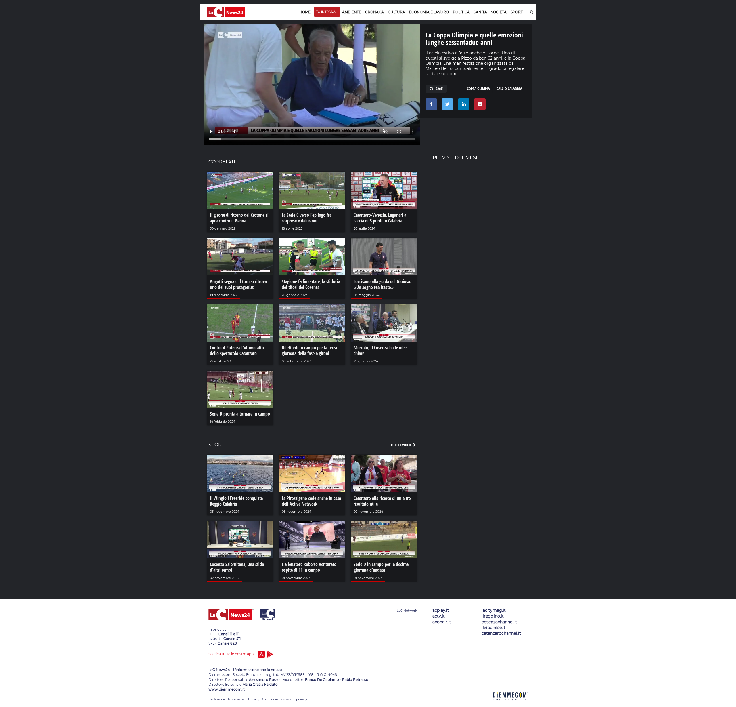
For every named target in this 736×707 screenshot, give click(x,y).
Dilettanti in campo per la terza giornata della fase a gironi (309, 350)
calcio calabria (509, 88)
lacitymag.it (494, 610)
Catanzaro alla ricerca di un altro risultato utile (382, 501)
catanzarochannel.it (501, 633)
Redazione (216, 699)
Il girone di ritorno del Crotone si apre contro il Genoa (239, 218)
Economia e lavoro (429, 12)
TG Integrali (327, 12)
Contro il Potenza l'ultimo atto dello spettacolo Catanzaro (237, 350)
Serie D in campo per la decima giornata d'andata (381, 567)
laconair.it (441, 621)
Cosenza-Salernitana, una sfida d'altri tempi (237, 567)
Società (499, 12)
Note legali (236, 699)
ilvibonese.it (493, 627)
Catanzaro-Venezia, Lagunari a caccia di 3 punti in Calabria (380, 218)
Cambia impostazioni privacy (284, 699)
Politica (461, 12)
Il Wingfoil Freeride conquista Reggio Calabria (236, 501)
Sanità (480, 12)
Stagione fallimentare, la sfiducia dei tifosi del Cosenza (311, 284)
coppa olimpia (478, 88)
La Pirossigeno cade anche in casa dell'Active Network (311, 501)
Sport (517, 12)
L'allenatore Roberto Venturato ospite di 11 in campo (309, 567)
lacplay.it (440, 610)
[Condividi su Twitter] (446, 105)
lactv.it (438, 616)
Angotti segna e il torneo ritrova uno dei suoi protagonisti (238, 284)
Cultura (396, 12)
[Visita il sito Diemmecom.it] (510, 704)
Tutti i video (401, 444)
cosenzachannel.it (499, 621)
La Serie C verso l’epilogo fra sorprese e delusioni (306, 218)
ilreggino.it (493, 616)
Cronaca (374, 12)
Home (304, 12)
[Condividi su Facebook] (430, 105)
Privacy (253, 699)
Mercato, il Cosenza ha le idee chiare (380, 350)
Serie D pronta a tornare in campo (240, 414)
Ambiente (351, 12)
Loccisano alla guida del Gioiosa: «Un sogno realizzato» (382, 284)
